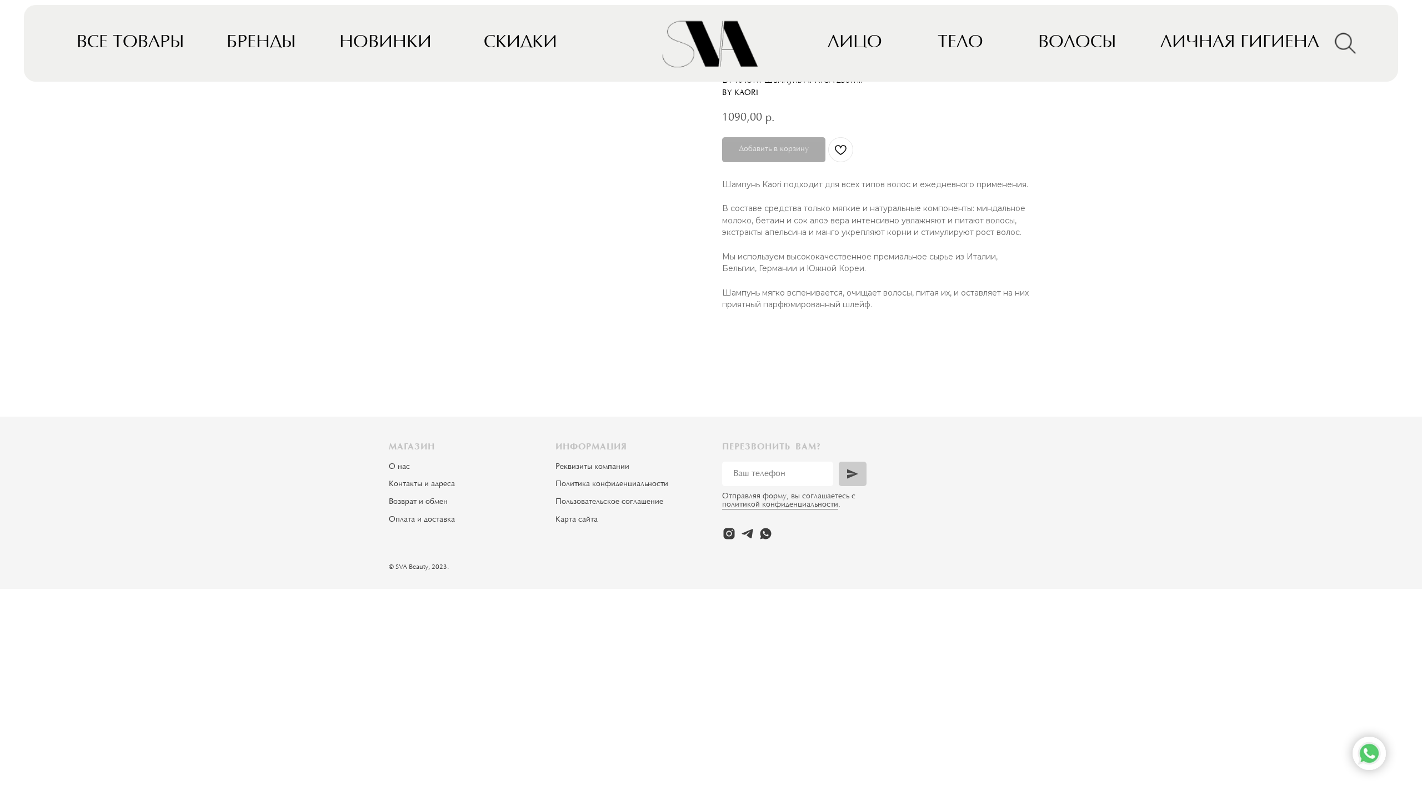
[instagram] (729, 534)
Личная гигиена (1239, 43)
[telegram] (747, 534)
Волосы (1077, 43)
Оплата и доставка (422, 520)
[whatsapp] (766, 534)
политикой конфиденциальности (780, 505)
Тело (960, 43)
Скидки (520, 43)
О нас (399, 467)
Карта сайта (576, 520)
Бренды (261, 43)
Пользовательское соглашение (609, 502)
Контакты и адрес (420, 484)
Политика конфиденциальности (611, 484)
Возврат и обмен (418, 502)
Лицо (855, 43)
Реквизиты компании (592, 467)
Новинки (385, 43)
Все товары (130, 43)
